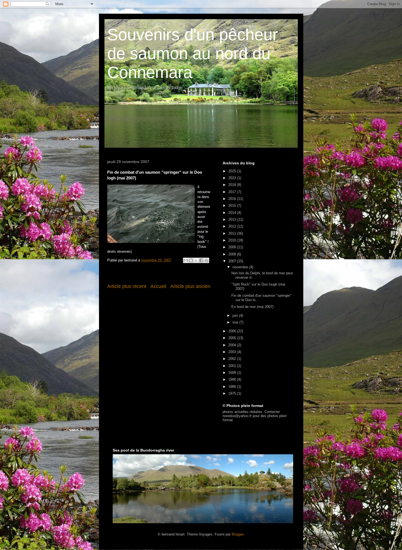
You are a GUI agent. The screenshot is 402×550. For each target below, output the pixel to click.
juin (235, 315)
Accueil (158, 286)
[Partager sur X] (196, 260)
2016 (232, 199)
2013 (232, 219)
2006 (232, 331)
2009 (232, 247)
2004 (232, 345)
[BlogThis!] (191, 260)
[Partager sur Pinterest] (206, 260)
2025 (232, 171)
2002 (232, 359)
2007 (232, 261)
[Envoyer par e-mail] (185, 260)
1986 (232, 387)
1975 (232, 393)
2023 (232, 178)
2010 (232, 240)
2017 (232, 192)
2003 (232, 352)
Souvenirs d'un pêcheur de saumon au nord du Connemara (192, 53)
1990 (232, 379)
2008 (232, 254)
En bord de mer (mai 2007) (252, 307)
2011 (232, 233)
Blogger (237, 534)
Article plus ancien (190, 286)
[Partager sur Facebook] (201, 260)
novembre (240, 267)
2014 (232, 213)
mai (235, 322)
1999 (232, 373)
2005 (232, 338)
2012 (232, 226)
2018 (232, 185)
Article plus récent (126, 286)
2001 (232, 366)
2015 (232, 205)
